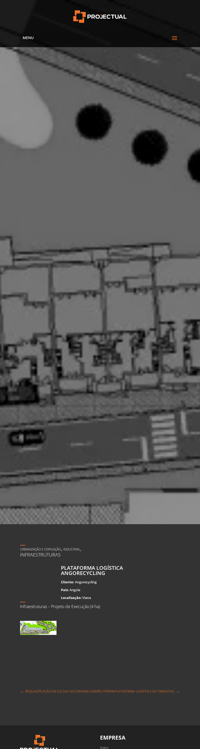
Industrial (71, 549)
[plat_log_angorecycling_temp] (38, 635)
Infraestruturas (40, 555)
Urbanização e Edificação (40, 549)
